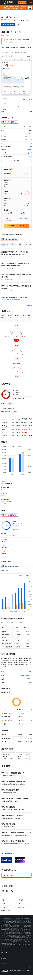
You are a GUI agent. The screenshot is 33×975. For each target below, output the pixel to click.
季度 (7, 570)
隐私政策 (3, 958)
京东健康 (20, 754)
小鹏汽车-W (6, 754)
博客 (2, 900)
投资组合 (3, 907)
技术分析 (4, 311)
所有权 (11, 52)
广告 (19, 903)
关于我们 (20, 900)
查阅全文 (3, 666)
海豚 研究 (9, 299)
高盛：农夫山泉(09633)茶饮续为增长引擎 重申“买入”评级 (16, 276)
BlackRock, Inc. (6, 742)
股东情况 (4, 689)
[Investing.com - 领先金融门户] (8, 2)
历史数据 (17, 52)
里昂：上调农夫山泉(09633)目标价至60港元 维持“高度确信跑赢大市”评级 (15, 264)
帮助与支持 (21, 907)
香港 (30, 682)
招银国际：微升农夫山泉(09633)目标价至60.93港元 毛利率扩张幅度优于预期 (14, 253)
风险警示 (3, 963)
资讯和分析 (14, 48)
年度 (2, 570)
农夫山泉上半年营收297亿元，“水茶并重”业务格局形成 (16, 287)
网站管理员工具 (5, 911)
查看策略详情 (9, 42)
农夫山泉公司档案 (8, 654)
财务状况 (23, 48)
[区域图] (6, 56)
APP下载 (3, 903)
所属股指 (23, 52)
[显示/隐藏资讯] (12, 56)
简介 (7, 52)
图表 (7, 48)
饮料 (30, 672)
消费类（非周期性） (26, 675)
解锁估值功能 (26, 100)
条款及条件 (4, 952)
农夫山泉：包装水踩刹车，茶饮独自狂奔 (14, 297)
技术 (29, 48)
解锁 (18, 647)
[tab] (10, 318)
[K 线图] (3, 56)
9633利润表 (6, 561)
